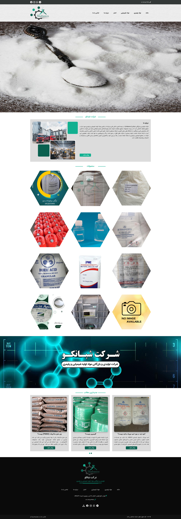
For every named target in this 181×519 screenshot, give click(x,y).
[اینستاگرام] (34, 3)
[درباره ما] (55, 140)
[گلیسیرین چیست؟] (131, 414)
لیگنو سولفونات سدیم (49, 187)
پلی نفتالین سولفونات (131, 270)
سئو (38, 517)
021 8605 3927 (145, 2)
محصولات (90, 166)
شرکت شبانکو (90, 116)
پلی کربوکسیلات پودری (131, 187)
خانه (147, 13)
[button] (91, 453)
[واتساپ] (37, 3)
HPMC (90, 270)
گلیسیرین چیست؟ (131, 434)
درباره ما (106, 13)
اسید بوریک (49, 270)
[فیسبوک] (31, 3)
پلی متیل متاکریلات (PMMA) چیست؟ (91, 434)
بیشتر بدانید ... (85, 155)
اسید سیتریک (49, 311)
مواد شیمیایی (125, 13)
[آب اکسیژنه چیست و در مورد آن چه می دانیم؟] (49, 414)
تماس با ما (95, 13)
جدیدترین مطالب (90, 392)
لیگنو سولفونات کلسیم (90, 187)
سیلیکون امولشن (49, 229)
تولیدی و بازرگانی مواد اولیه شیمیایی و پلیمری (90, 481)
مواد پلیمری (137, 13)
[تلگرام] (40, 3)
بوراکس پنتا (131, 229)
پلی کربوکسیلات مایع (90, 311)
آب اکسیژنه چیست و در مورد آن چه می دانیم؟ (49, 434)
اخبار (115, 13)
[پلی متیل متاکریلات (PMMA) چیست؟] (90, 414)
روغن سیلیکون (90, 229)
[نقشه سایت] (83, 506)
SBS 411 (131, 311)
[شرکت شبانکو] (40, 13)
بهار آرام (32, 517)
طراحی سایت (43, 517)
